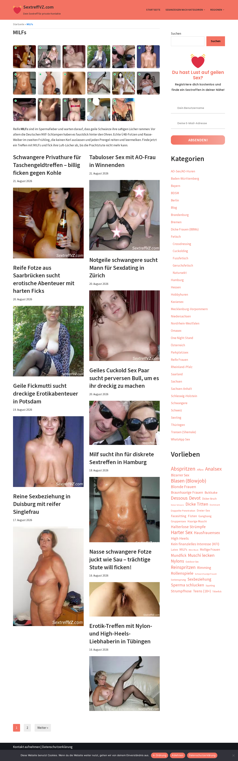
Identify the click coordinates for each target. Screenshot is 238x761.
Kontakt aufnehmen (26, 747)
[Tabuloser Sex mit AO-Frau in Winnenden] (124, 215)
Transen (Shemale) (183, 432)
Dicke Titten (197, 504)
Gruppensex (178, 521)
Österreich (178, 345)
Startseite (153, 9)
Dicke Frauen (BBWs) (185, 229)
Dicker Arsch (209, 498)
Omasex (176, 331)
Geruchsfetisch (183, 265)
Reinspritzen (183, 567)
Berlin (175, 200)
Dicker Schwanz (177, 505)
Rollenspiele (182, 573)
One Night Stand (182, 338)
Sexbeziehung (199, 579)
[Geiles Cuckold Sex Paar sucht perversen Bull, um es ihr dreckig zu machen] (124, 423)
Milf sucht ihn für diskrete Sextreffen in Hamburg (121, 458)
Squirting (210, 585)
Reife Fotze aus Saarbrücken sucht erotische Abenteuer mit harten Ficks (43, 279)
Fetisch (176, 237)
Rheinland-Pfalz (181, 367)
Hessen (176, 287)
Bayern (175, 186)
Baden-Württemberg (185, 178)
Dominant (215, 504)
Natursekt (180, 273)
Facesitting (178, 516)
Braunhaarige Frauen (187, 492)
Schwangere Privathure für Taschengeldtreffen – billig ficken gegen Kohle (47, 164)
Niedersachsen (181, 316)
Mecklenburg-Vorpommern (189, 309)
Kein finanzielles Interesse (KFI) (195, 544)
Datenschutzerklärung (57, 747)
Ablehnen (177, 755)
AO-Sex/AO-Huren (183, 171)
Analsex (213, 469)
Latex (174, 549)
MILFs (183, 549)
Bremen (176, 222)
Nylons (177, 561)
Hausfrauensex (207, 532)
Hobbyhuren (179, 294)
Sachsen (176, 381)
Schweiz (176, 410)
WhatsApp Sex (180, 439)
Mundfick (178, 555)
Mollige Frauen (210, 549)
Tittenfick (216, 591)
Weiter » (42, 728)
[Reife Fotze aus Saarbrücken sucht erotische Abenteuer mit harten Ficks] (48, 341)
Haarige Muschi (197, 521)
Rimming (204, 567)
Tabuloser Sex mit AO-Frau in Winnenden (122, 161)
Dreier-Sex (203, 510)
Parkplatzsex (179, 352)
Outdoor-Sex (192, 561)
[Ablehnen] (233, 755)
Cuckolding (180, 251)
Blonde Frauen (183, 486)
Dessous (179, 498)
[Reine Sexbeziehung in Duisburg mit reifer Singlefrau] (48, 576)
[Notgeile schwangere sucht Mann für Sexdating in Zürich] (124, 325)
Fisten (192, 516)
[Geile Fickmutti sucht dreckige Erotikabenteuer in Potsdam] (48, 451)
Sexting (176, 417)
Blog (174, 208)
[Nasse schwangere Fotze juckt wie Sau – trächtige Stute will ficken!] (124, 599)
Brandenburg (180, 215)
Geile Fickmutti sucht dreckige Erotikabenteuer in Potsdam (45, 393)
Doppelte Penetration (183, 510)
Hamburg (177, 280)
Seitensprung (178, 579)
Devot (195, 498)
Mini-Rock (193, 549)
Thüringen (178, 425)
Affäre (200, 469)
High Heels (180, 538)
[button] (204, 9)
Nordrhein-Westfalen (185, 323)
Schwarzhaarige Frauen (206, 574)
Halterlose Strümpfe (188, 526)
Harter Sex (181, 532)
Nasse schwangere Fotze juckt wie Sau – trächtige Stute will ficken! (120, 559)
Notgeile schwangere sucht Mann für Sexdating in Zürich (123, 267)
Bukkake (211, 492)
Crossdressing (182, 244)
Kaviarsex (177, 302)
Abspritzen (183, 469)
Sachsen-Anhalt (181, 389)
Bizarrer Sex (180, 475)
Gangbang (205, 516)
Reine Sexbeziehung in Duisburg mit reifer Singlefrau (41, 504)
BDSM (175, 193)
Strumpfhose (181, 591)
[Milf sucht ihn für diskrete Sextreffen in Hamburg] (124, 509)
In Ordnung (159, 755)
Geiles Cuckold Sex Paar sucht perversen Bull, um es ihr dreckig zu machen (124, 378)
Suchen (176, 33)
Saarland (177, 374)
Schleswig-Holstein (184, 396)
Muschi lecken (201, 555)
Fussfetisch (180, 258)
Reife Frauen (179, 360)
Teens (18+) (202, 591)
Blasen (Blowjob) (188, 480)
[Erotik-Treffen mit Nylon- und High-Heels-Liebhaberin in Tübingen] (124, 683)
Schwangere (179, 403)
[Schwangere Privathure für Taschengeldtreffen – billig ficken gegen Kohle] (48, 223)
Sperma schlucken (187, 585)
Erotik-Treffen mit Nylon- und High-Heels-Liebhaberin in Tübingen (120, 633)
